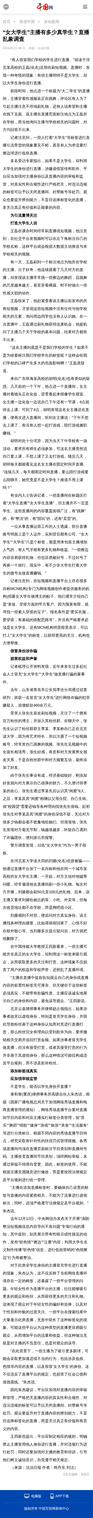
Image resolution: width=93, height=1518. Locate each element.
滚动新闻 (51, 22)
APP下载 (62, 1496)
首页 (6, 22)
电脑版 (36, 1496)
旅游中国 (27, 22)
